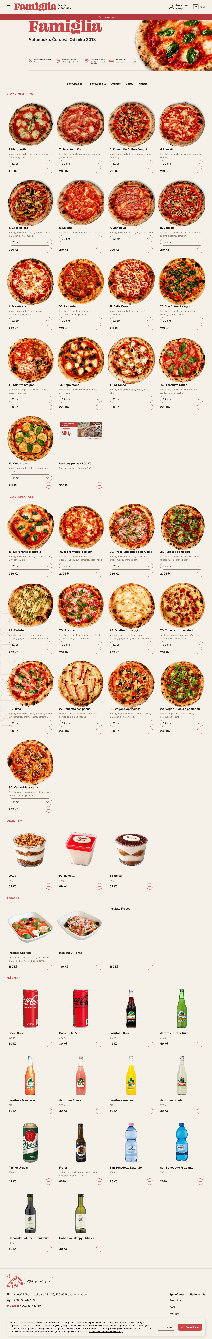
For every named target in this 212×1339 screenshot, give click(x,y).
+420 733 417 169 (23, 1300)
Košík (173, 1307)
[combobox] (30, 163)
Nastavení (166, 1327)
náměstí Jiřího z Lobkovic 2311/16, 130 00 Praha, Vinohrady (49, 1294)
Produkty (175, 1300)
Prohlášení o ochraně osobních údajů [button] (106, 1331)
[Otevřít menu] (9, 7)
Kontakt (174, 1313)
